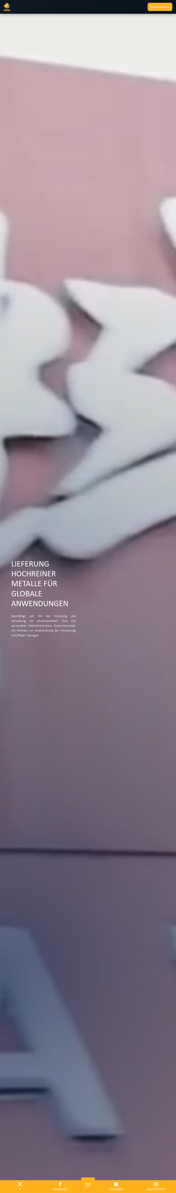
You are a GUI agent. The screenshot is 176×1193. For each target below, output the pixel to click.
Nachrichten (156, 1189)
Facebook (60, 1189)
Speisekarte (160, 6)
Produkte (116, 1189)
